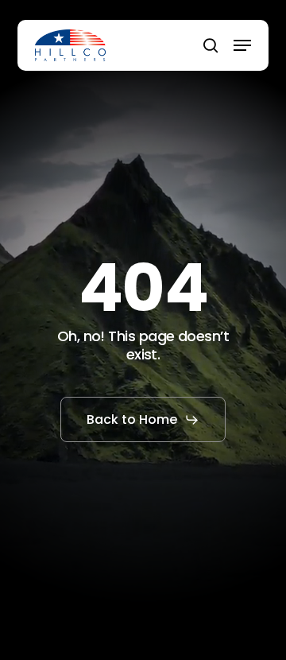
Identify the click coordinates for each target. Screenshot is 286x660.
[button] (242, 45)
